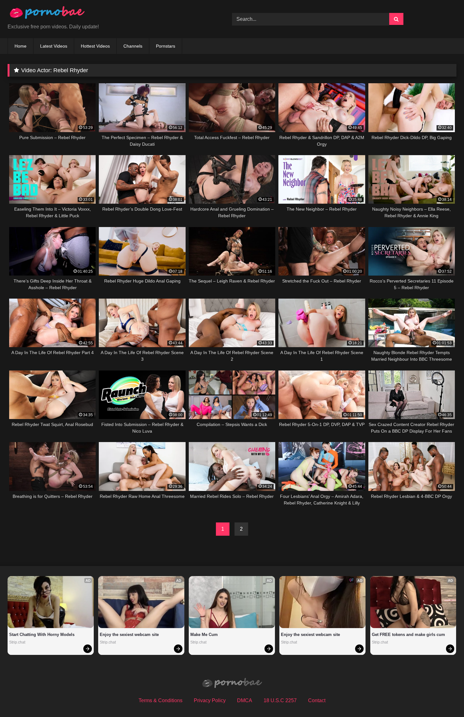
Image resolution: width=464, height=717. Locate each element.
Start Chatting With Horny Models (41, 634)
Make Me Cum (204, 634)
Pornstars (165, 46)
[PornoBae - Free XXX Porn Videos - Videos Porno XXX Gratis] (47, 14)
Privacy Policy (210, 700)
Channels (132, 46)
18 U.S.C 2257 (280, 700)
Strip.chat (17, 642)
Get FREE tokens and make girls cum (408, 634)
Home (21, 46)
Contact (316, 700)
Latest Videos (53, 46)
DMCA (244, 700)
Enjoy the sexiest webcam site (129, 634)
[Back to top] (444, 698)
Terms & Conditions (160, 700)
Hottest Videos (95, 46)
